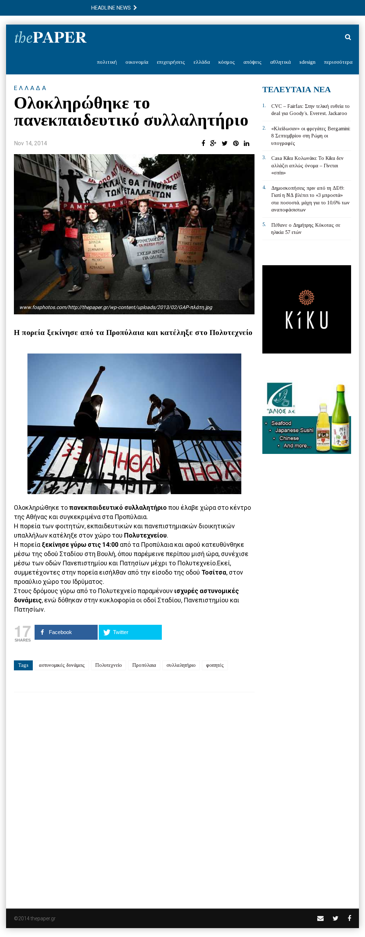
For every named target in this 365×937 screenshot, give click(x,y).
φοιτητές (215, 665)
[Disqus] (134, 796)
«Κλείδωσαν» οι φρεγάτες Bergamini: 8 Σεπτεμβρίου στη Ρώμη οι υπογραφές (310, 136)
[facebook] (349, 918)
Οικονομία (136, 62)
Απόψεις (252, 62)
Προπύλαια (144, 665)
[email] (320, 918)
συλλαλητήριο (181, 665)
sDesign (307, 62)
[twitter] (336, 918)
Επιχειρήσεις (171, 62)
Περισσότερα (338, 62)
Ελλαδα (31, 87)
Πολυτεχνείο (108, 665)
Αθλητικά (280, 62)
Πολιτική (107, 62)
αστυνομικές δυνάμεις (62, 665)
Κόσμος (227, 62)
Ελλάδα (202, 62)
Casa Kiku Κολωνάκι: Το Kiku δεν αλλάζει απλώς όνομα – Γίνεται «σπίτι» (307, 166)
